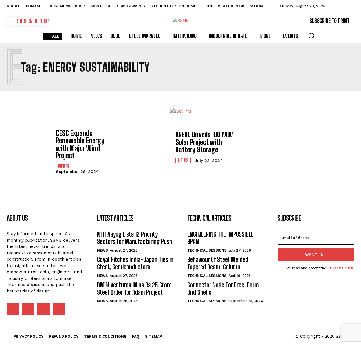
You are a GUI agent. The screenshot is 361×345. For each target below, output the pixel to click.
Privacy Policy (340, 267)
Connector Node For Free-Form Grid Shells (223, 288)
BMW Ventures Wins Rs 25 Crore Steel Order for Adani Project (134, 288)
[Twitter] (43, 309)
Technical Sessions (206, 250)
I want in (313, 254)
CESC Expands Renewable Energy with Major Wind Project (80, 144)
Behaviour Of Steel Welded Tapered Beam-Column (217, 263)
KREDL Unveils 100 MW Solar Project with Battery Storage (204, 142)
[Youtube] (59, 309)
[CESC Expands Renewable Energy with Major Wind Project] (28, 147)
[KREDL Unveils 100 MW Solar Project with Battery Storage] (148, 147)
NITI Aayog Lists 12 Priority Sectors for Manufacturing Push (134, 237)
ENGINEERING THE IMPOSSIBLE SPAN (220, 237)
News (63, 166)
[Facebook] (13, 309)
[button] (311, 35)
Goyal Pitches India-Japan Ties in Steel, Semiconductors (135, 263)
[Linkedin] (28, 309)
